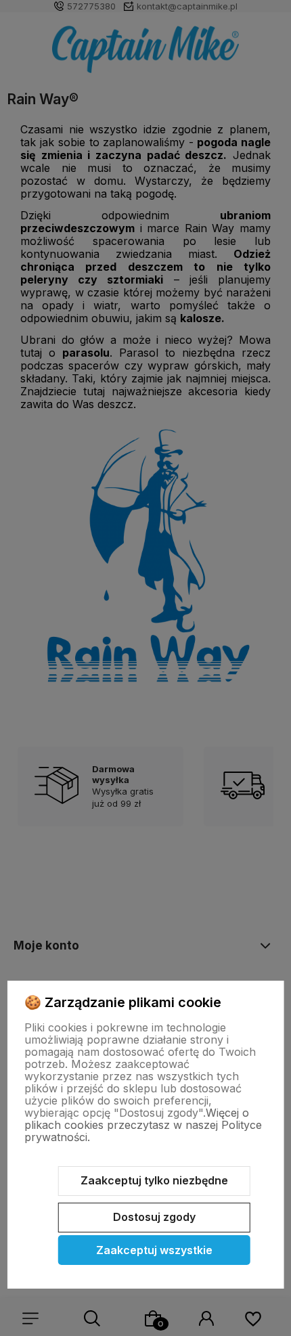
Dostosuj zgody (154, 1217)
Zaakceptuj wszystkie (154, 1250)
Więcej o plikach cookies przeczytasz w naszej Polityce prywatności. (143, 1125)
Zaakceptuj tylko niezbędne (154, 1180)
